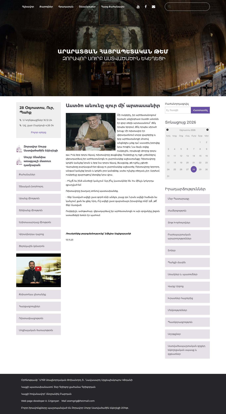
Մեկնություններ (177, 310)
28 (194, 169)
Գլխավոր (28, 6)
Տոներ (172, 250)
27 (187, 169)
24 (168, 169)
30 (206, 169)
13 (187, 155)
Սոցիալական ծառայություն (36, 330)
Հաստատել (200, 110)
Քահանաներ (27, 174)
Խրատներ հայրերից (180, 298)
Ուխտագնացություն (31, 318)
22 (200, 162)
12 (181, 155)
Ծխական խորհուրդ (31, 186)
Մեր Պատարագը (178, 198)
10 (168, 155)
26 (181, 169)
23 (206, 162)
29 (200, 169)
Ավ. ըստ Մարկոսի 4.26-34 (38, 125)
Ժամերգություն (177, 210)
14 (194, 155)
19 (181, 162)
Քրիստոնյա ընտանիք (32, 294)
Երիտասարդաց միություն (35, 222)
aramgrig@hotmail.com (81, 400)
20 (187, 162)
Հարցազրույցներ (29, 306)
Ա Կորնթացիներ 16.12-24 (37, 120)
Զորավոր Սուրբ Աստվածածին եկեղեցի (41, 148)
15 (200, 155)
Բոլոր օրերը (38, 132)
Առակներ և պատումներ (182, 274)
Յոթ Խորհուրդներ (179, 222)
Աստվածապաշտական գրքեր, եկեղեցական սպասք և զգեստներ (187, 350)
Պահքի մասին (177, 262)
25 (175, 169)
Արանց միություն (29, 198)
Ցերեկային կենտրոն (31, 246)
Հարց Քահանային (112, 6)
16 (206, 155)
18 (175, 162)
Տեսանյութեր (87, 6)
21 (194, 162)
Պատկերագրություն (180, 322)
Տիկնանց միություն (31, 210)
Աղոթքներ (174, 334)
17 (168, 162)
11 (175, 155)
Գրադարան (65, 6)
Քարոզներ (46, 6)
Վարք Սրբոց (175, 286)
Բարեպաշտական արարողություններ (179, 236)
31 (168, 176)
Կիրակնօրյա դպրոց (31, 234)
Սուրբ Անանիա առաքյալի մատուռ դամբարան (37, 161)
